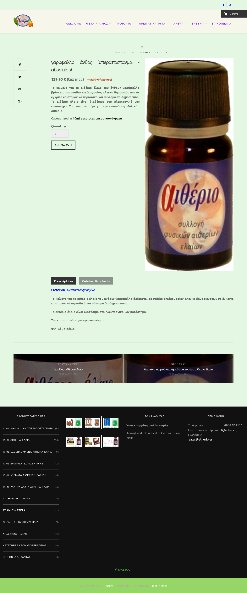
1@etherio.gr (229, 430)
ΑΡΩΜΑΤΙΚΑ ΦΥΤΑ (152, 23)
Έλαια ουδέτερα (14, 510)
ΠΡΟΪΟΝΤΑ (123, 23)
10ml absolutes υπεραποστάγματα (97, 118)
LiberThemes (159, 586)
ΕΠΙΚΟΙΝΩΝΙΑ (221, 23)
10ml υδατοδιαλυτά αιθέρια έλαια (26, 486)
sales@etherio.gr (200, 439)
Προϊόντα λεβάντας (16, 557)
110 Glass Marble (71, 400)
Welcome (73, 23)
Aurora (109, 586)
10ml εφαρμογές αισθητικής (23, 463)
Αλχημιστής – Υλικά (16, 498)
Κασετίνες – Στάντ (16, 533)
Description (63, 281)
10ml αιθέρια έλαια (16, 440)
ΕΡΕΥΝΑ (197, 23)
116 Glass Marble (166, 399)
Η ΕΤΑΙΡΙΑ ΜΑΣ (97, 23)
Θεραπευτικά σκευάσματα (21, 522)
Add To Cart (63, 145)
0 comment (162, 52)
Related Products (96, 281)
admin (147, 52)
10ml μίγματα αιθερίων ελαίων (25, 475)
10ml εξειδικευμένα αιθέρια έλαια (27, 451)
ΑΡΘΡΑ (178, 23)
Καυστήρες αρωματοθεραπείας (25, 545)
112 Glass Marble (119, 395)
